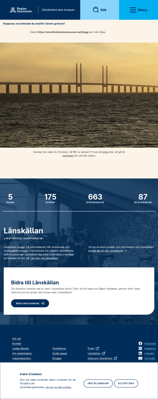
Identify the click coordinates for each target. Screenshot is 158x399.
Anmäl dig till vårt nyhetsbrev (105, 250)
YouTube (149, 358)
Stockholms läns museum (58, 9)
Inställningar (98, 383)
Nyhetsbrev (59, 348)
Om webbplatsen (22, 353)
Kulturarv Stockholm (100, 358)
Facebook (150, 343)
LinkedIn (149, 353)
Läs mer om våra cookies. (59, 387)
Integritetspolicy (21, 358)
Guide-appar (59, 353)
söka (105, 151)
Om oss (16, 338)
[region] (79, 380)
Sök (103, 10)
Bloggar (57, 358)
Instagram (150, 348)
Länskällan (94, 353)
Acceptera (126, 383)
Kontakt (16, 343)
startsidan (68, 155)
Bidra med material (27, 303)
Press (91, 348)
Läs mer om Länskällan (44, 258)
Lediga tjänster (20, 348)
